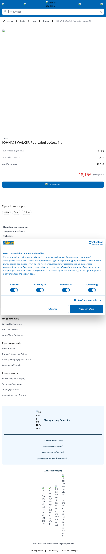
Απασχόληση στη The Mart (14, 395)
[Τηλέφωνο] (25, 4)
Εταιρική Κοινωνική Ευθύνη (15, 354)
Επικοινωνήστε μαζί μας (13, 378)
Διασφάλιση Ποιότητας (13, 335)
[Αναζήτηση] (6, 11)
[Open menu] (4, 4)
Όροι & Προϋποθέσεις (12, 324)
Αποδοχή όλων (86, 309)
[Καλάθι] (102, 4)
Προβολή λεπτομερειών (86, 300)
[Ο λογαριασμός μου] (80, 4)
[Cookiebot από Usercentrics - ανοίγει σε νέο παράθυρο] (91, 243)
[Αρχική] (53, 4)
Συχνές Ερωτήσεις (10, 389)
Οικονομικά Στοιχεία (11, 365)
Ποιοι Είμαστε (8, 348)
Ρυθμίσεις (52, 309)
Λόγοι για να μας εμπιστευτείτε (16, 359)
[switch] (40, 290)
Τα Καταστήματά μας (12, 384)
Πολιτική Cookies (10, 329)
